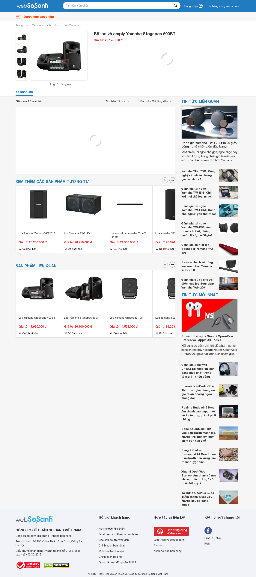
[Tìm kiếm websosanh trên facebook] (208, 530)
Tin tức (158, 545)
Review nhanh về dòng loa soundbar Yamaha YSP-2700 (197, 266)
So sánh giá (24, 91)
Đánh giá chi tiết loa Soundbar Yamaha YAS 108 (197, 248)
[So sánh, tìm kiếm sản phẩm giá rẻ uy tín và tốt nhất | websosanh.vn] (32, 6)
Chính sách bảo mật (111, 556)
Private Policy (212, 538)
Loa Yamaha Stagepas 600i (81, 317)
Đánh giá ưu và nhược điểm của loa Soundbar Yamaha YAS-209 (197, 283)
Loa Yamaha (71, 25)
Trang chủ (22, 25)
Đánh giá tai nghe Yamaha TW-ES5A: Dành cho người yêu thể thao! (198, 209)
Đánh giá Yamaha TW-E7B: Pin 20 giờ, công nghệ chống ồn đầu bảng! (209, 144)
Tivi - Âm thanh (41, 25)
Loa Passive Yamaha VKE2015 (37, 233)
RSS (207, 543)
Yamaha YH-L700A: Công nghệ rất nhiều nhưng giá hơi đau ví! (198, 175)
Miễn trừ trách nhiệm (111, 551)
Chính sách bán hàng (112, 545)
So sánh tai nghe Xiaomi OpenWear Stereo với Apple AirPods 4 (207, 337)
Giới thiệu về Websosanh (169, 539)
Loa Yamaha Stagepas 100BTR (174, 317)
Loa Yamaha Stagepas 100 (126, 317)
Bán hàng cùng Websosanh (223, 6)
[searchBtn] (175, 5)
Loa (57, 25)
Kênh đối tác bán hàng (168, 550)
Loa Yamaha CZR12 (167, 233)
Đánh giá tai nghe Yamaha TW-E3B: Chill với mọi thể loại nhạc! (196, 192)
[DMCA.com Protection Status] (56, 565)
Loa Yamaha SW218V (77, 233)
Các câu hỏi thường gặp (114, 539)
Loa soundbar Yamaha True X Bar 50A (128, 235)
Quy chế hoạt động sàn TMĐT (117, 562)
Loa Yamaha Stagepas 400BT (37, 317)
